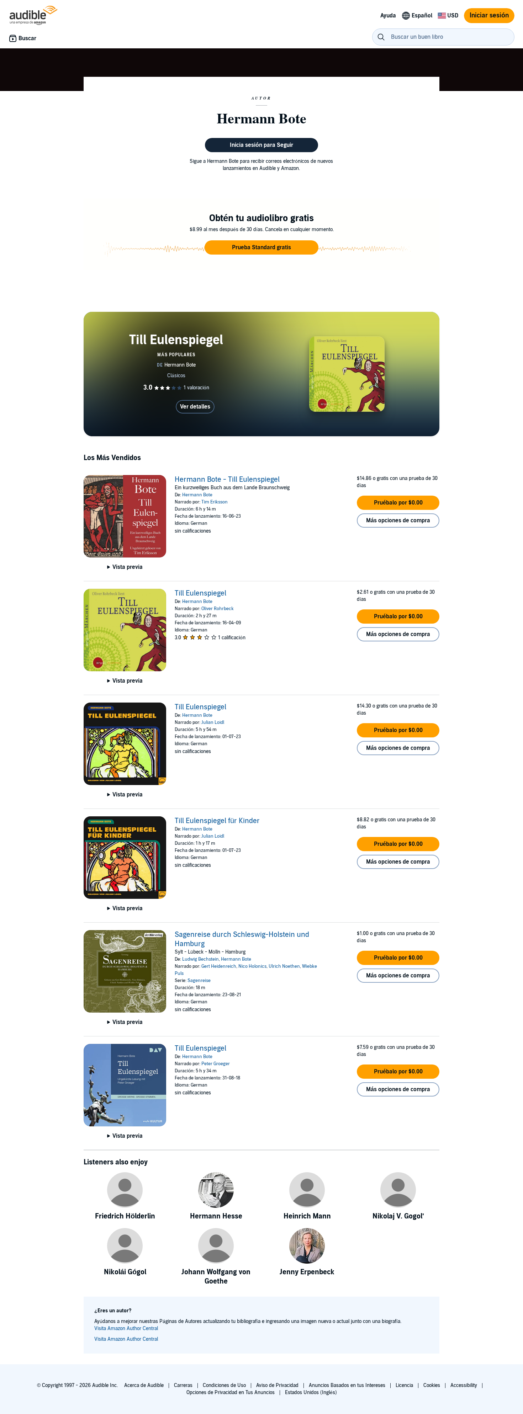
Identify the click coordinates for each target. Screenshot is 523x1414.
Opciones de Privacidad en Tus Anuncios (230, 1392)
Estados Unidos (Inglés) (311, 1392)
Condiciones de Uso (224, 1385)
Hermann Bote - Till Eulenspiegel (227, 479)
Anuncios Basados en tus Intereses (347, 1385)
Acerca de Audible (144, 1385)
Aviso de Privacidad (277, 1385)
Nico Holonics (252, 966)
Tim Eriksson (214, 502)
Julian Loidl (212, 722)
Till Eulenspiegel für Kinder (217, 821)
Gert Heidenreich (218, 966)
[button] (261, 247)
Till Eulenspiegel (200, 593)
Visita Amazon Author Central (126, 1328)
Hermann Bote (197, 495)
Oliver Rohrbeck (217, 609)
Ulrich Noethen (284, 966)
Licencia (404, 1385)
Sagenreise (199, 980)
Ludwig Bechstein (200, 959)
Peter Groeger (215, 1064)
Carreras (183, 1385)
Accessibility (463, 1385)
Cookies (431, 1385)
